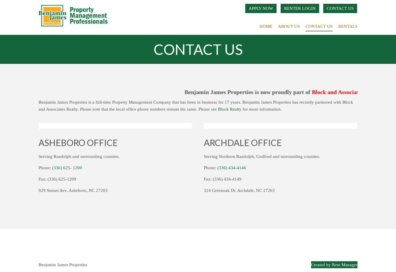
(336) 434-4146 (231, 167)
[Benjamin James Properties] (75, 17)
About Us (289, 26)
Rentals (347, 26)
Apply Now (261, 8)
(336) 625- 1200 (67, 167)
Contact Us (340, 8)
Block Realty (229, 109)
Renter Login (300, 8)
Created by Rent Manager (334, 264)
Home (265, 26)
